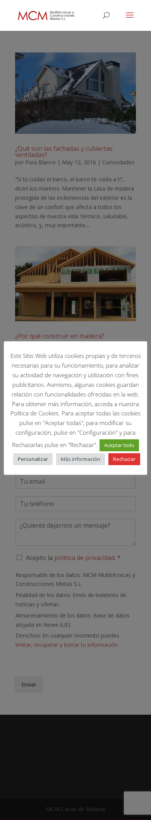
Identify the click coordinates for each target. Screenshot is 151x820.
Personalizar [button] (33, 459)
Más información (80, 459)
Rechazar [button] (124, 459)
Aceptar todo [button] (119, 445)
